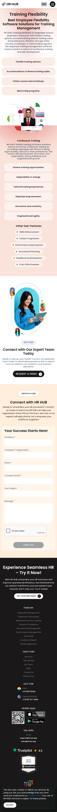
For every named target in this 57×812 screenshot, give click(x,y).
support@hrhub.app (28, 738)
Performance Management (28, 632)
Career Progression (29, 238)
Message (9, 501)
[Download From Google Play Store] (35, 721)
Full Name (9, 437)
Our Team (28, 664)
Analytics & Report (28, 640)
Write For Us (28, 676)
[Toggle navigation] (52, 4)
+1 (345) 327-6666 (30, 699)
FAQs (28, 668)
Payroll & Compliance (28, 624)
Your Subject (10, 488)
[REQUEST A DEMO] (44, 4)
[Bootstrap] (10, 4)
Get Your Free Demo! (26, 596)
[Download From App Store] (35, 714)
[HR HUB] (28, 783)
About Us (28, 656)
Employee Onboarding (28, 616)
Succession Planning (29, 251)
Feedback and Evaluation (29, 258)
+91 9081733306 (28, 691)
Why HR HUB (28, 660)
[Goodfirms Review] (28, 764)
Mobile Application (28, 644)
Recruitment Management (28, 628)
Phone (8, 462)
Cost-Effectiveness (29, 264)
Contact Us (28, 672)
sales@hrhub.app (28, 741)
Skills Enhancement (29, 232)
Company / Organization (16, 450)
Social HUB (28, 636)
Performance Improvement (29, 245)
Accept (10, 805)
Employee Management (28, 612)
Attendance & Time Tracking (28, 620)
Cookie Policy (34, 795)
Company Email (12, 475)
